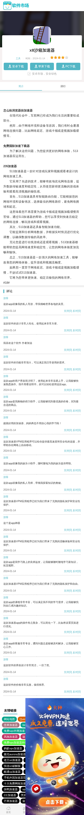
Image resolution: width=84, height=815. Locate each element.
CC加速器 (10, 795)
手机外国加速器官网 (16, 777)
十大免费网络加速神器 (17, 783)
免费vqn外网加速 (14, 730)
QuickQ (24, 719)
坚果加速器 (11, 725)
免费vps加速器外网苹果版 (20, 742)
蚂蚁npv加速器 (13, 748)
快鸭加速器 (11, 789)
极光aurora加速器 (15, 754)
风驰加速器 (11, 736)
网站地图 (9, 719)
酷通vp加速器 (12, 771)
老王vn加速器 (12, 760)
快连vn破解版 (12, 765)
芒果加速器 (11, 801)
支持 (66, 310)
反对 (75, 310)
